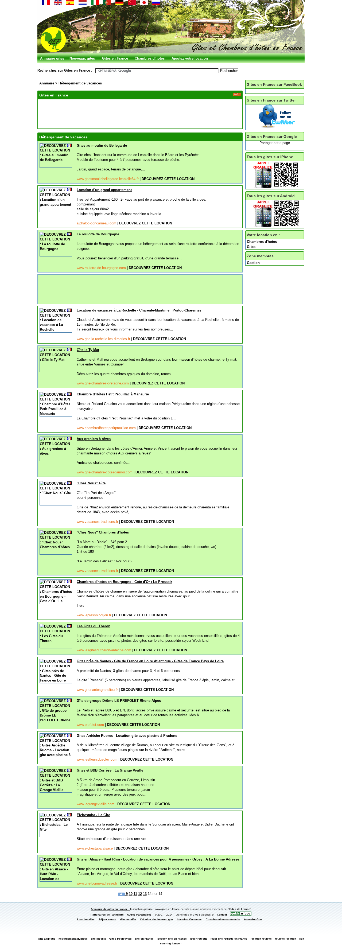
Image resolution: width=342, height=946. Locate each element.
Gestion (253, 263)
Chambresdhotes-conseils (223, 919)
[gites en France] (46, 4)
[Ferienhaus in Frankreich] (119, 4)
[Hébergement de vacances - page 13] (122, 894)
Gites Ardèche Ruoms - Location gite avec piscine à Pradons (127, 736)
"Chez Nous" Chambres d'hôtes (103, 532)
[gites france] (276, 127)
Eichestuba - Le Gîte (93, 815)
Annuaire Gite (253, 919)
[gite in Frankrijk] (83, 4)
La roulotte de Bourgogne (98, 234)
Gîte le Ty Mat (88, 350)
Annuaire (46, 83)
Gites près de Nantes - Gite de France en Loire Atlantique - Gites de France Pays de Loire (150, 661)
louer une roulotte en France (229, 938)
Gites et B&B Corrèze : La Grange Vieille (110, 770)
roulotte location (285, 938)
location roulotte (261, 938)
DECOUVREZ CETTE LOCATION (168, 179)
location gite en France (172, 938)
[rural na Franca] (107, 4)
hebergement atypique (73, 938)
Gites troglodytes (120, 938)
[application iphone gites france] (277, 187)
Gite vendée (128, 919)
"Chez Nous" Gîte (91, 483)
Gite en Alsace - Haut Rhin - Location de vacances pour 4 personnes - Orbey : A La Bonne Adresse (158, 859)
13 (145, 894)
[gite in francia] (95, 4)
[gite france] (132, 4)
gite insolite (98, 938)
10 (131, 894)
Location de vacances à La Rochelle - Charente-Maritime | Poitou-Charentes (139, 310)
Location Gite (86, 919)
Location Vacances (189, 919)
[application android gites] (277, 226)
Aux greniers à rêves (94, 439)
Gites (251, 247)
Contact (222, 914)
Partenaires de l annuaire (107, 914)
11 (135, 894)
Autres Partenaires (139, 914)
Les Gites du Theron (93, 626)
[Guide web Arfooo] (240, 914)
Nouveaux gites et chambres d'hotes (82, 59)
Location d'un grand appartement (104, 190)
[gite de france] (144, 4)
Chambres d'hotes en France (150, 59)
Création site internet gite (156, 919)
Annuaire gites (52, 58)
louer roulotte (198, 938)
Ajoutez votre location (190, 58)
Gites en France (115, 58)
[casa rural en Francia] (70, 4)
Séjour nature (107, 919)
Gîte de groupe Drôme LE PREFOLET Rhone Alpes (119, 701)
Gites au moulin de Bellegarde (102, 145)
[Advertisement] (137, 113)
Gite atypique (46, 938)
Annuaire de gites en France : (110, 909)
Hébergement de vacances (80, 83)
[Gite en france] (156, 4)
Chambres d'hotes (262, 242)
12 (140, 894)
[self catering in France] (58, 4)
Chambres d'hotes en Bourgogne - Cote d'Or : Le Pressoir (124, 582)
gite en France (144, 938)
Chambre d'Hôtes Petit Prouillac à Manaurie (113, 394)
